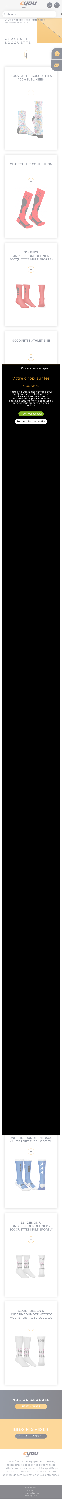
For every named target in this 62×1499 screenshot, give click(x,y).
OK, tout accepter (32, 413)
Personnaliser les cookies (31, 421)
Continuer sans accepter (35, 368)
